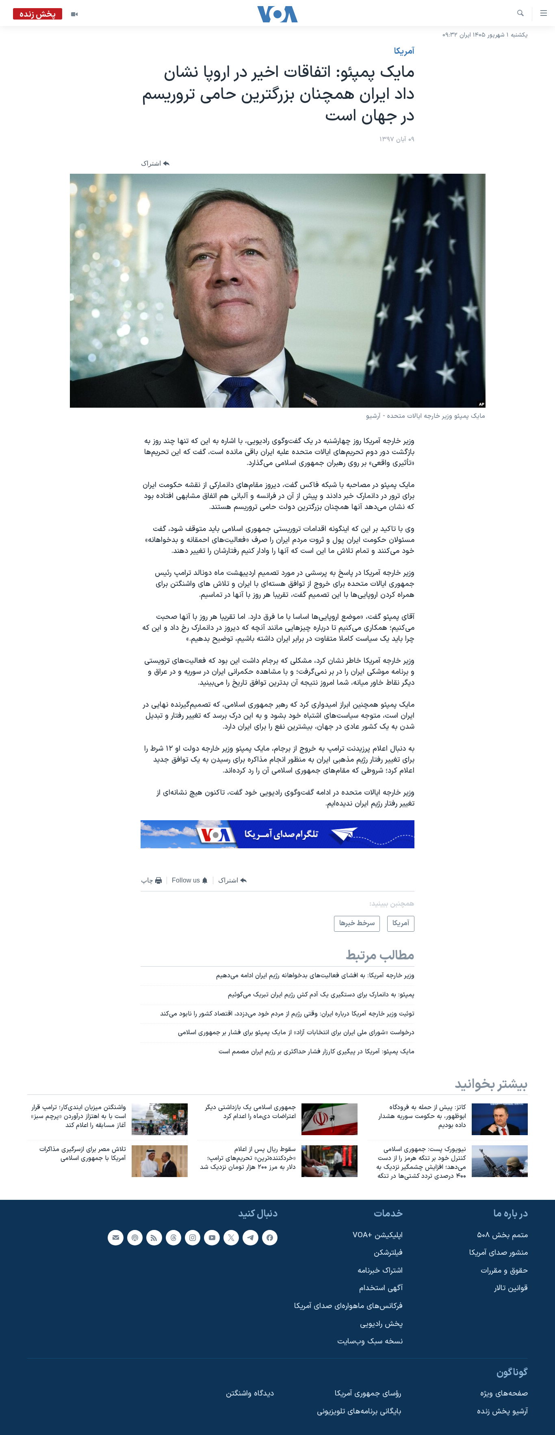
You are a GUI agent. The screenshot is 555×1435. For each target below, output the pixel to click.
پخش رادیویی (381, 1323)
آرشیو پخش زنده (502, 1411)
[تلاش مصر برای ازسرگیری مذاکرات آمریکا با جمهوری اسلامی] (160, 1161)
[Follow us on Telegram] (250, 1237)
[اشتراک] (115, 1237)
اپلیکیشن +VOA (378, 1235)
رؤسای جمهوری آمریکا (368, 1393)
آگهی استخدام (381, 1288)
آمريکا (404, 51)
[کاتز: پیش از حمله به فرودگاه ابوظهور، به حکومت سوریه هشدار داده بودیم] (500, 1119)
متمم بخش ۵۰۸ (502, 1235)
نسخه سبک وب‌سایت (370, 1341)
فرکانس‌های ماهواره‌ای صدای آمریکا (348, 1306)
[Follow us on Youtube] (211, 1237)
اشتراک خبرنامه (380, 1270)
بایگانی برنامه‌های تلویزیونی (359, 1411)
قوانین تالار (511, 1288)
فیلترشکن (388, 1252)
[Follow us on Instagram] (192, 1237)
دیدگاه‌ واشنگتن (250, 1393)
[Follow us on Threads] (173, 1237)
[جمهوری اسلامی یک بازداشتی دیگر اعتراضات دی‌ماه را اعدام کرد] (329, 1119)
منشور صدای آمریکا (498, 1252)
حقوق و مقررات (504, 1270)
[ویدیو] (74, 14)
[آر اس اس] (154, 1237)
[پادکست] (135, 1237)
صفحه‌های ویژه (504, 1393)
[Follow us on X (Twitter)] (231, 1237)
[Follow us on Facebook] (270, 1237)
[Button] (155, 163)
